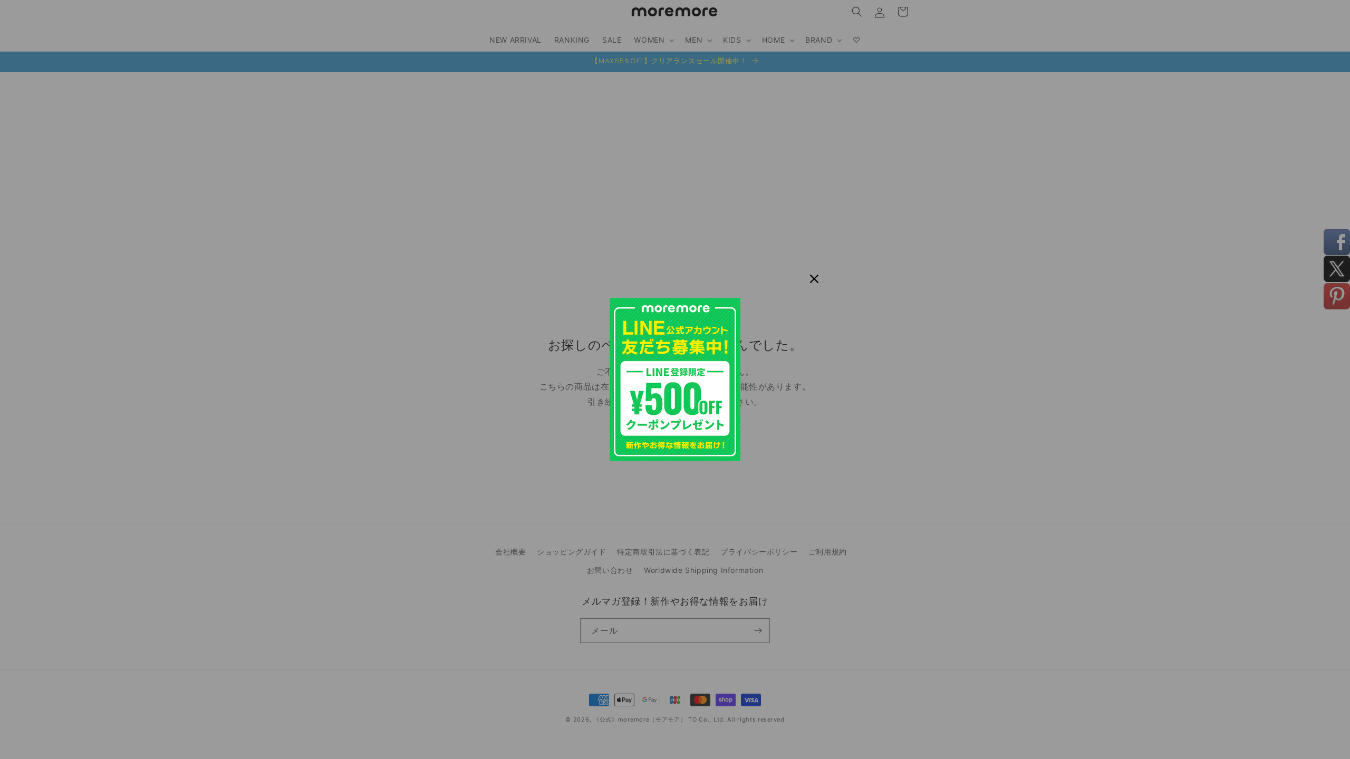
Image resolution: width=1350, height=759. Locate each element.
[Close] (814, 278)
